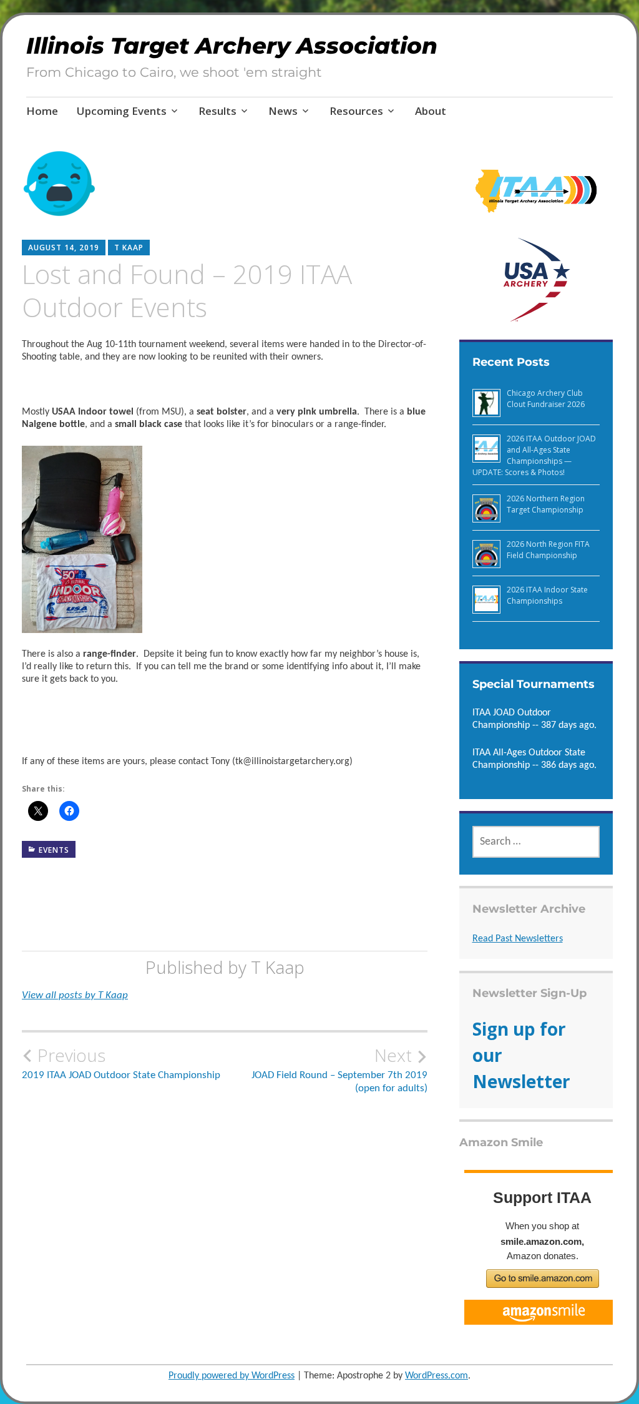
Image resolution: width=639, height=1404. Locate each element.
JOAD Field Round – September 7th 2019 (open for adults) (339, 1069)
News (283, 111)
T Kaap (129, 247)
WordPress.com (436, 1376)
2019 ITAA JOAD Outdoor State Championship (121, 1063)
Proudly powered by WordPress (231, 1376)
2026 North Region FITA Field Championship (548, 550)
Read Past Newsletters (517, 939)
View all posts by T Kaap (75, 995)
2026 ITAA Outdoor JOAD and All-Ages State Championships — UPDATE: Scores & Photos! (534, 455)
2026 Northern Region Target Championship (546, 504)
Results (217, 111)
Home (42, 111)
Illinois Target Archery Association (231, 45)
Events (54, 850)
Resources (356, 111)
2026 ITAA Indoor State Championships (547, 595)
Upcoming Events (122, 111)
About (430, 111)
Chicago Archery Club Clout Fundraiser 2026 (546, 399)
